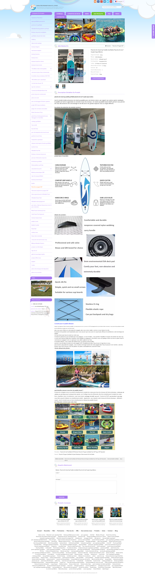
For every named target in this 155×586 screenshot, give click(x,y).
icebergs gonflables (36, 121)
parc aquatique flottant (117, 565)
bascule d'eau (34, 128)
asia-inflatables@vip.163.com (41, 306)
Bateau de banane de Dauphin (42, 564)
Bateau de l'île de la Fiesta (115, 541)
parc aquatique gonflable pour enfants (41, 552)
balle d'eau (57, 560)
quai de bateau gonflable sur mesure (115, 549)
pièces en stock (35, 98)
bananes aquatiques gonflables (42, 546)
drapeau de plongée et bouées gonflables (41, 143)
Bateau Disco (94, 554)
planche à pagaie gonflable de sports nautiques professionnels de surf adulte (76, 454)
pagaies (33, 261)
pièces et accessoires (36, 272)
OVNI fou (33, 39)
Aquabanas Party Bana (36, 17)
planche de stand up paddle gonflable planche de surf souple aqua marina (78, 470)
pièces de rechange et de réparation (40, 269)
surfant (94, 556)
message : (58, 479)
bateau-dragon (35, 557)
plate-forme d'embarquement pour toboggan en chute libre (39, 117)
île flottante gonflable (36, 161)
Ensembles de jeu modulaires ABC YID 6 (40, 76)
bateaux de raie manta (36, 65)
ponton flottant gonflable (98, 539)
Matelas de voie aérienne (84, 556)
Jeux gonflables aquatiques (108, 538)
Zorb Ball (92, 535)
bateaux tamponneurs (36, 218)
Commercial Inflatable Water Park (39, 90)
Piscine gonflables (117, 543)
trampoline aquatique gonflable (47, 538)
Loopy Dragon (54, 564)
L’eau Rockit (54, 541)
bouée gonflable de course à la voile (94, 562)
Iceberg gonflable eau (107, 560)
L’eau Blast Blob (37, 544)
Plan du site (70, 530)
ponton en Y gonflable (36, 25)
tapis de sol (34, 250)
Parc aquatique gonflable (78, 541)
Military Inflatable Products (37, 243)
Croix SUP (109, 543)
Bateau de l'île (119, 552)
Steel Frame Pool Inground (37, 214)
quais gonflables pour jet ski (38, 21)
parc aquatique (84, 535)
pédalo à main (34, 221)
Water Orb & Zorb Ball (36, 236)
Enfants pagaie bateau (55, 557)
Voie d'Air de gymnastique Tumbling (75, 562)
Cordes (33, 265)
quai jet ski (69, 565)
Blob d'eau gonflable (53, 543)
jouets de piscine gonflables (114, 546)
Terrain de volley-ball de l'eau (69, 549)
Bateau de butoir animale (117, 557)
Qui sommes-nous (86, 530)
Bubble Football (35, 225)
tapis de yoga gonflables (37, 176)
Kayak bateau (93, 567)
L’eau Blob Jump (62, 546)
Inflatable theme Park (36, 198)
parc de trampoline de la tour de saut (40, 132)
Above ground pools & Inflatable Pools (40, 194)
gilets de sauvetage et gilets (38, 254)
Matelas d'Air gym (100, 535)
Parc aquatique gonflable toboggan (68, 544)
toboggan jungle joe (79, 565)
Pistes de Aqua (52, 539)
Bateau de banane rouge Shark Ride (114, 556)
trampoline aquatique (86, 543)
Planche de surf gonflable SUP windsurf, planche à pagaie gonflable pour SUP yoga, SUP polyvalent (82, 452)
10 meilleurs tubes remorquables (39, 68)
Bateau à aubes (44, 557)
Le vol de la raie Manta (40, 554)
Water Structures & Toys (37, 112)
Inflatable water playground (38, 201)
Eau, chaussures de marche (89, 546)
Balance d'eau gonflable (113, 536)
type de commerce (35, 87)
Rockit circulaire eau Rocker (74, 546)
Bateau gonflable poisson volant (71, 535)
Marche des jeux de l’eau (97, 559)
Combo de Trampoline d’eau (52, 551)
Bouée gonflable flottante (52, 562)
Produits (97, 530)
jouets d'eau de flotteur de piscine (113, 544)
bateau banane (63, 543)
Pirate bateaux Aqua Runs (59, 548)
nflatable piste (78, 538)
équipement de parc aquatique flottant (67, 536)
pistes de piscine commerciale (38, 94)
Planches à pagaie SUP (36, 187)
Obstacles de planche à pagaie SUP (39, 190)
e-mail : (58, 472)
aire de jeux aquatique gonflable (107, 551)
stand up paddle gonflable (113, 458)
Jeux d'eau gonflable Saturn (39, 543)
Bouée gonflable (40, 548)
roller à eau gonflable (102, 541)
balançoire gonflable (118, 559)
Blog (116, 530)
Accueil (39, 530)
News (87, 13)
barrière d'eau (34, 147)
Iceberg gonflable (36, 556)
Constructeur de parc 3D (37, 83)
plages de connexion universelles (39, 108)
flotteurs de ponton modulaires (38, 32)
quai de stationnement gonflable (41, 541)
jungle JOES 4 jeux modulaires (38, 105)
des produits (98, 13)
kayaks (33, 183)
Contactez (60, 17)
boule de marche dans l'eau (68, 560)
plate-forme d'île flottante (47, 560)
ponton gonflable (105, 548)
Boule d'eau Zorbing (111, 535)
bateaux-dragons (35, 47)
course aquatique (87, 569)
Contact (110, 530)
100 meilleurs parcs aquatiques (38, 79)
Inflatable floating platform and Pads (40, 28)
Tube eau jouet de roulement (70, 567)
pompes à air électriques (37, 247)
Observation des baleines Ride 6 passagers (46, 536)
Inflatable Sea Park (35, 150)
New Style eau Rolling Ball (84, 549)
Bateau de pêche (51, 559)
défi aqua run (97, 538)
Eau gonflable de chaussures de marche (80, 559)
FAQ (109, 13)
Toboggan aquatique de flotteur (50, 544)
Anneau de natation (83, 567)
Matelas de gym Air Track (64, 541)
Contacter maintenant (98, 78)
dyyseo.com (94, 572)
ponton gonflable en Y (91, 565)
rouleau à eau (34, 232)
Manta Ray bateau (117, 567)
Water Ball (33, 228)
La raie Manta (51, 554)
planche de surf (35, 560)
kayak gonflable (82, 544)
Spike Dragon (105, 569)
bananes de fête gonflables (63, 559)
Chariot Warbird (97, 569)
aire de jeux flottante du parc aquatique (56, 565)
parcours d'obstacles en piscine (38, 158)
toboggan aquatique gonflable (102, 557)
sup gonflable (108, 559)
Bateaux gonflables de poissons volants (96, 536)
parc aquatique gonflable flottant (39, 539)
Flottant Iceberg (61, 556)
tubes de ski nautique (36, 43)
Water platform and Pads (37, 165)
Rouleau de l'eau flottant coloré (97, 552)
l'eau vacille (34, 125)
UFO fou (42, 551)
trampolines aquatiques (37, 139)
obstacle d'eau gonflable (58, 552)
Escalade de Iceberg (72, 548)
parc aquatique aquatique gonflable (42, 567)
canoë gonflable (89, 557)
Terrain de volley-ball (83, 552)
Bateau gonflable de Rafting (98, 549)
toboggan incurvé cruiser (104, 565)
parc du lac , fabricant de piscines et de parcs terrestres (40, 206)
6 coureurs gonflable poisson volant (64, 554)
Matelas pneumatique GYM (37, 172)
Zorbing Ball (48, 548)
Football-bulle (80, 560)
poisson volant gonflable (84, 539)
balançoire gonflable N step (38, 565)
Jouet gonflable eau (57, 567)
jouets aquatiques (101, 546)
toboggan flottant (88, 538)
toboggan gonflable (91, 541)
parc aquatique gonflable (99, 543)
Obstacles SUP (81, 536)
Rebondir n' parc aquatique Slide (54, 535)
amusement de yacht (36, 168)
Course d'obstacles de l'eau (91, 551)
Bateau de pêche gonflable (38, 559)
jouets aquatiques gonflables (38, 549)
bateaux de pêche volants (37, 61)
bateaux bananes (35, 54)
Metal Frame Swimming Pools (38, 210)
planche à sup (100, 556)
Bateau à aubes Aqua (86, 564)
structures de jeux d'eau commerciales (40, 72)
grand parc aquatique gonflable (95, 544)
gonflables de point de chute (38, 36)
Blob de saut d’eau (65, 551)
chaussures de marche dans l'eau (39, 239)
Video (117, 13)
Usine (103, 530)
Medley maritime (63, 564)
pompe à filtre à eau (36, 258)
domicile (60, 13)
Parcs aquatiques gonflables (113, 554)
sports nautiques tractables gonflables (102, 564)
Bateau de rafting (110, 552)
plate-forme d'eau (115, 548)
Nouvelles (47, 530)
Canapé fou (54, 546)
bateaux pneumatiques (36, 179)
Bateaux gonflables (118, 560)
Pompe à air (62, 562)
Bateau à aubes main (74, 564)
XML (77, 530)
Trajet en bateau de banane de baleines (67, 539)
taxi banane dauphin (36, 50)
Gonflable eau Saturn (72, 556)
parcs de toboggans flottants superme (40, 101)
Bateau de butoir (116, 564)
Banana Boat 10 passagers (104, 567)
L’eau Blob (86, 554)
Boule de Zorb (96, 560)
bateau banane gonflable (68, 557)
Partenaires (60, 530)
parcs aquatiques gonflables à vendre (115, 539)
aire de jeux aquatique (71, 552)
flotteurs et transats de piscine (38, 154)
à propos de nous (74, 13)
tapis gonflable (79, 557)
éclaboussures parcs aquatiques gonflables (88, 548)
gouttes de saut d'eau (36, 136)
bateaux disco (34, 57)
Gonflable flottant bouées (38, 562)
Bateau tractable (79, 554)
